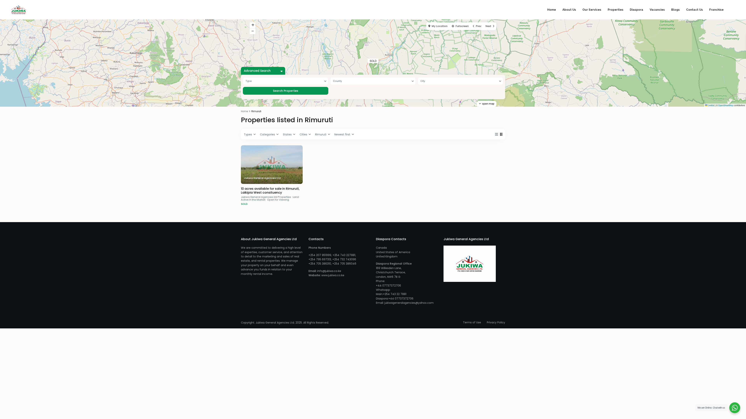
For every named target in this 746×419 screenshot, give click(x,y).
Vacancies (657, 9)
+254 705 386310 (320, 264)
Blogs (675, 9)
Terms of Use (472, 322)
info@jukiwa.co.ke (329, 271)
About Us (569, 9)
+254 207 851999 (320, 255)
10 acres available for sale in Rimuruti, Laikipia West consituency (270, 190)
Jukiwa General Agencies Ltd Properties (266, 197)
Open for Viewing (278, 200)
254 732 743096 (345, 259)
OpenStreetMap (725, 105)
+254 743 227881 (344, 255)
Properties (615, 9)
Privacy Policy (496, 322)
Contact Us (694, 9)
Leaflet (710, 105)
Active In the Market (253, 200)
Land (296, 197)
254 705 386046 (345, 264)
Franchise (716, 9)
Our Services (591, 9)
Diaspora (636, 9)
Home (551, 9)
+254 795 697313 (320, 259)
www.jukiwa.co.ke (332, 275)
